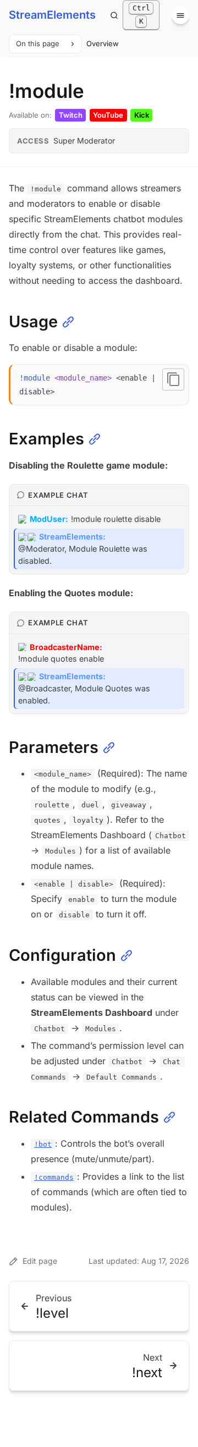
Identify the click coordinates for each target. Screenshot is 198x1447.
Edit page (40, 1261)
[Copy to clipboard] (173, 379)
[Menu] (180, 15)
